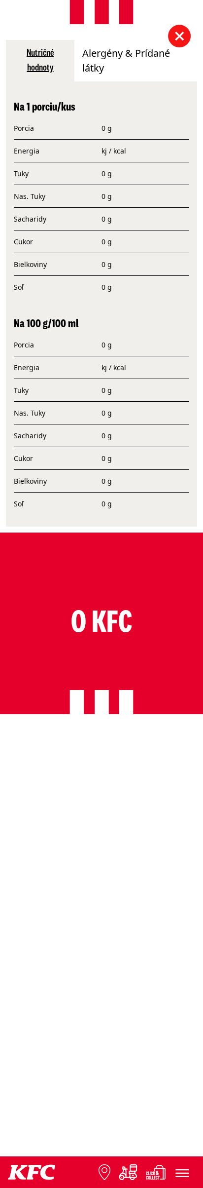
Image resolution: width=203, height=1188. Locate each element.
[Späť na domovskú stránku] (31, 1172)
